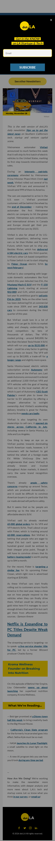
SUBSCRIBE (27, 67)
